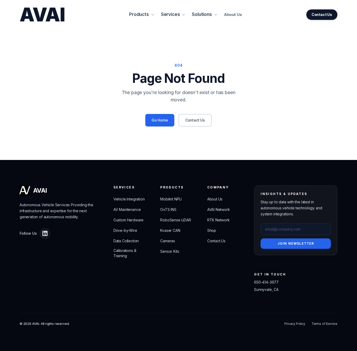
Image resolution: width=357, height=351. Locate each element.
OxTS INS (168, 209)
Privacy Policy (294, 324)
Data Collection (126, 241)
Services (170, 14)
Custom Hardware (128, 220)
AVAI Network (218, 209)
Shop (211, 230)
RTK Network (218, 220)
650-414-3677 (266, 282)
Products (139, 14)
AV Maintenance (127, 209)
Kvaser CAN (170, 230)
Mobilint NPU (171, 199)
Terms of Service (324, 324)
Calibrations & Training (124, 253)
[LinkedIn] (45, 233)
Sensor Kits (169, 251)
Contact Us (322, 14)
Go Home (160, 120)
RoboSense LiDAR (175, 220)
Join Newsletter (296, 243)
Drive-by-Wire (125, 230)
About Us (233, 14)
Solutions (202, 14)
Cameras (167, 241)
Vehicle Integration (129, 199)
